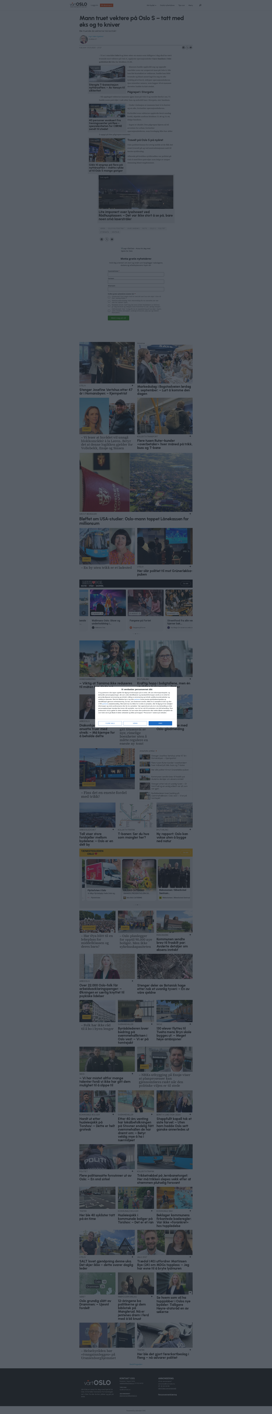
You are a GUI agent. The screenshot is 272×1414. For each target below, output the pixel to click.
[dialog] (136, 707)
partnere (137, 699)
